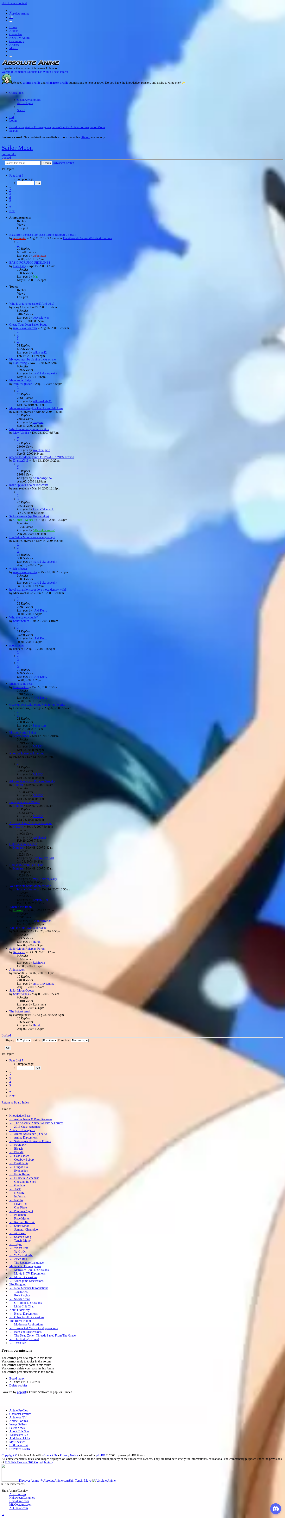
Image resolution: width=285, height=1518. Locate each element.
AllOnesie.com (18, 1508)
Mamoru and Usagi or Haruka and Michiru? (36, 408)
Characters (15, 34)
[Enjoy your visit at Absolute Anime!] (31, 64)
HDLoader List (18, 1445)
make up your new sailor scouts (28, 485)
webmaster (19, 238)
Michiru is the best (20, 683)
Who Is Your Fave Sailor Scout (28, 927)
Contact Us (50, 1455)
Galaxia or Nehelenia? (23, 844)
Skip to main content (14, 3)
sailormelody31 (42, 401)
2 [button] (10, 190)
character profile (57, 82)
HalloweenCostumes (22, 1497)
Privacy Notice (69, 1455)
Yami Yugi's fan (22, 383)
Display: (10, 1040)
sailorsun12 (40, 352)
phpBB (21, 1392)
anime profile (31, 82)
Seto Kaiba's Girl (43, 858)
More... (13, 48)
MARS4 (38, 746)
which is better (18, 568)
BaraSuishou (21, 736)
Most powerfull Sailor (22, 732)
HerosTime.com (19, 1501)
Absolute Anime (19, 13)
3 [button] (10, 193)
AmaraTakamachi (43, 509)
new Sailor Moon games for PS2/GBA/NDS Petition (41, 457)
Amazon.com (17, 1494)
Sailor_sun (39, 725)
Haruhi (37, 941)
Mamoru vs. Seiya (20, 380)
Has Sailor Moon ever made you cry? (32, 537)
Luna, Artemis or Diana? (24, 802)
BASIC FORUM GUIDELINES (29, 262)
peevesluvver (41, 317)
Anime (13, 30)
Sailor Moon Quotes (21, 990)
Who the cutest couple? (23, 617)
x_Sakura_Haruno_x (26, 889)
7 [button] (10, 207)
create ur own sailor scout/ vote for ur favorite (37, 704)
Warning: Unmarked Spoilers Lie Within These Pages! (35, 71)
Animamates (17, 969)
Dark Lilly (19, 266)
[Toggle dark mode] (10, 21)
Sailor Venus (21, 994)
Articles (14, 44)
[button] (16, 175)
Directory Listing (19, 1448)
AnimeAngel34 (42, 478)
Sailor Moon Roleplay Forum (27, 948)
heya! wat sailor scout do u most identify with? (37, 589)
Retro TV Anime (19, 37)
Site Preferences (14, 1484)
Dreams (18, 910)
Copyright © (9, 1455)
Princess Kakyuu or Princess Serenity (32, 781)
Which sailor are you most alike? (29, 429)
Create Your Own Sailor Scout (28, 324)
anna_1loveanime (43, 983)
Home (13, 27)
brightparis (39, 837)
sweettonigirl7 (41, 450)
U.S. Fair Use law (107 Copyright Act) (29, 1462)
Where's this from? (20, 906)
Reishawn (19, 952)
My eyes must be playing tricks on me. (32, 359)
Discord (85, 137)
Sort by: (37, 1040)
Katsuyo (18, 826)
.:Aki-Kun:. (40, 610)
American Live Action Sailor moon (30, 823)
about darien (16, 645)
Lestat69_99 (40, 899)
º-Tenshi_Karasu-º (24, 519)
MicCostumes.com (20, 1504)
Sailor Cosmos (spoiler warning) (29, 516)
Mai (35, 276)
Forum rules (9, 154)
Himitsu (18, 784)
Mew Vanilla (21, 432)
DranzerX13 (20, 460)
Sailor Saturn (21, 621)
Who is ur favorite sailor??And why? (31, 303)
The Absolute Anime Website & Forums (87, 238)
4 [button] (10, 197)
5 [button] (10, 200)
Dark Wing (20, 363)
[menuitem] (29, 99)
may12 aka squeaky (25, 328)
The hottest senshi (20, 1011)
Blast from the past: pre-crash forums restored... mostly (42, 234)
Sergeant (38, 422)
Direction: (64, 1040)
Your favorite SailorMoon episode (30, 886)
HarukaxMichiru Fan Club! (26, 865)
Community (16, 41)
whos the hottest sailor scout (26, 753)
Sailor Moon (17, 147)
